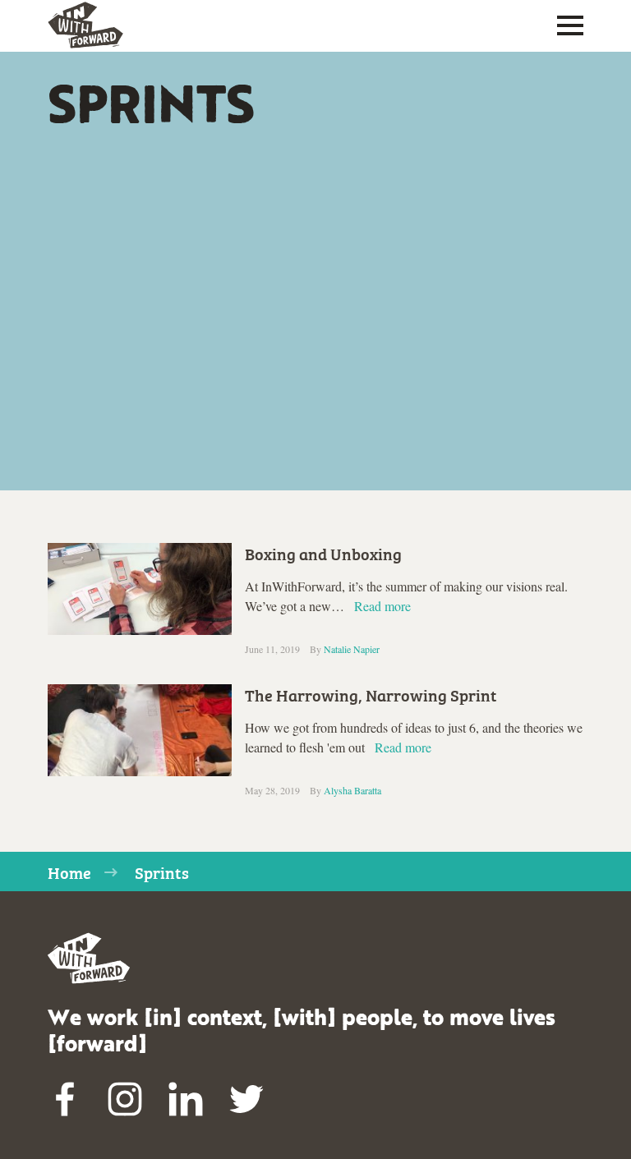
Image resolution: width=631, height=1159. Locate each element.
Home (69, 871)
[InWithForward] (85, 25)
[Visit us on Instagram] (125, 1100)
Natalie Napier (352, 648)
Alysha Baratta (352, 790)
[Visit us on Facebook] (65, 1100)
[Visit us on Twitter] (246, 1100)
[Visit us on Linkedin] (185, 1100)
